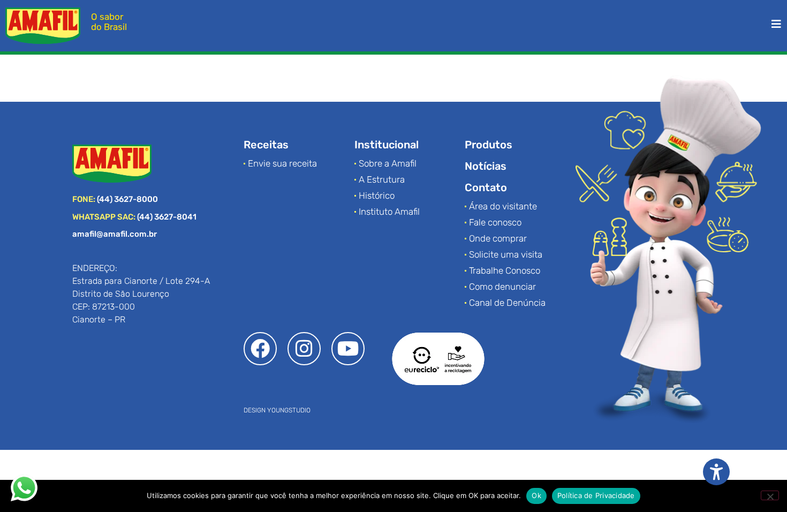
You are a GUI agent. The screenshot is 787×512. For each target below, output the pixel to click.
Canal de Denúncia (507, 302)
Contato (486, 187)
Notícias (485, 166)
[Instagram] (304, 348)
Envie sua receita (282, 163)
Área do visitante (503, 206)
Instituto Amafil (389, 211)
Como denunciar (502, 286)
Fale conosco (495, 222)
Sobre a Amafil (388, 163)
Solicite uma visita (505, 254)
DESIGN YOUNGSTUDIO (277, 410)
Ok (536, 495)
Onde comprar (498, 238)
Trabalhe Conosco (504, 270)
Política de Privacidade (596, 495)
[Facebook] (260, 348)
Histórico (377, 195)
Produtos (488, 144)
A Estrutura (382, 179)
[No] (770, 495)
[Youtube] (348, 348)
